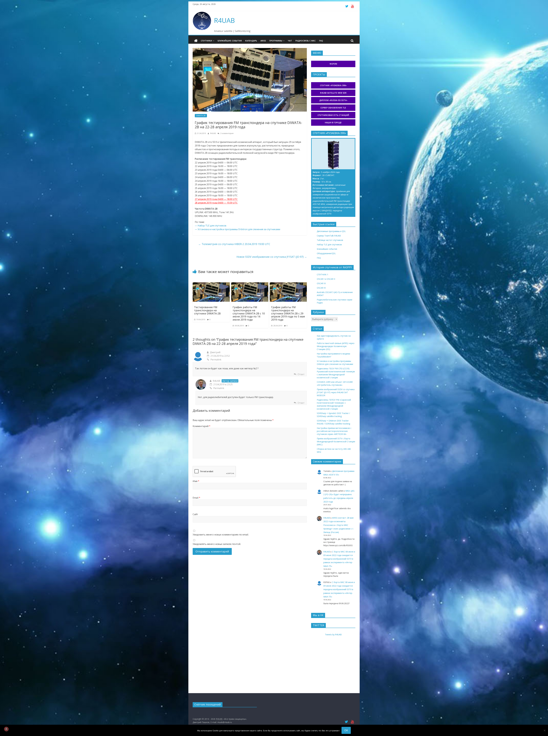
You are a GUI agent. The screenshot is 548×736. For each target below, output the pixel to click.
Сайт (195, 514)
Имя (196, 481)
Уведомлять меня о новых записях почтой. (217, 544)
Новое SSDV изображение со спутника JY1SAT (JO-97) (271, 256)
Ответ (301, 374)
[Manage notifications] (6, 729)
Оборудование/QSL (326, 253)
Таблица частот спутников (330, 240)
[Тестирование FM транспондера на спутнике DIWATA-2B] (211, 284)
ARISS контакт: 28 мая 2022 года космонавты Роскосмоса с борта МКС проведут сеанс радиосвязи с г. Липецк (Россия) (338, 525)
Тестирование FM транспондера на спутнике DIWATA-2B (207, 310)
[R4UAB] (196, 41)
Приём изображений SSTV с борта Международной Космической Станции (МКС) (336, 441)
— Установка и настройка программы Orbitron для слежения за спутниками (237, 229)
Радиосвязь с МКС (305, 40)
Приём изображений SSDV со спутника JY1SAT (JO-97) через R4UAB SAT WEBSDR (335, 392)
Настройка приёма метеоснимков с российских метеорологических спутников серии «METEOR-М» (334, 431)
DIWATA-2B (201, 115)
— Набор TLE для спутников (210, 225)
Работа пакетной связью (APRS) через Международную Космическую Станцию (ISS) (335, 346)
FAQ (321, 40)
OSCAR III (321, 283)
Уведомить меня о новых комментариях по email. (221, 534)
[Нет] (544, 730)
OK (346, 730)
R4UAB (224, 20)
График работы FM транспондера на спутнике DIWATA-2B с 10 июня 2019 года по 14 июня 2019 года (249, 313)
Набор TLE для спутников (329, 244)
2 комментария (226, 133)
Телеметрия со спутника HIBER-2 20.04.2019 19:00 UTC (234, 244)
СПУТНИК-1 (322, 274)
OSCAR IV (321, 287)
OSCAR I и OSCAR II (326, 279)
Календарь (251, 40)
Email (196, 497)
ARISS (263, 40)
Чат (290, 40)
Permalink (215, 359)
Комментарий (201, 426)
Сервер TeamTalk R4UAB (329, 235)
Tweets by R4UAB (333, 634)
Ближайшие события (230, 40)
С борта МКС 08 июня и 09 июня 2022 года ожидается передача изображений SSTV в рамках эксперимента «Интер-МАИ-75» (339, 558)
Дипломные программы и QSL (331, 231)
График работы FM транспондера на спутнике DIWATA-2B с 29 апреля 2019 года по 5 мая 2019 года (288, 313)
